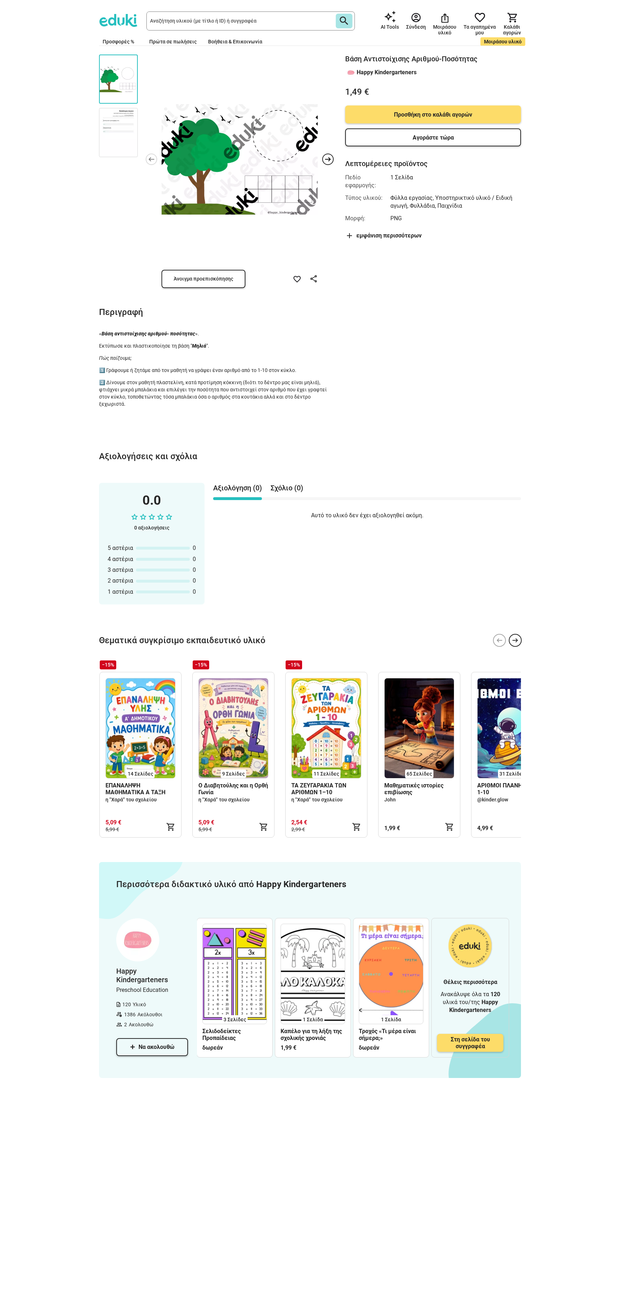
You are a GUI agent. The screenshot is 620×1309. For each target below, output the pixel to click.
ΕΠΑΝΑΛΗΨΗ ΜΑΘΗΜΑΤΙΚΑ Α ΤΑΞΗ (135, 789)
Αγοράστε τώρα (433, 137)
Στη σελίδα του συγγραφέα (470, 1043)
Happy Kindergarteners (387, 72)
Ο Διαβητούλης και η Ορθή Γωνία (233, 789)
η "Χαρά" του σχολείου (131, 799)
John (390, 799)
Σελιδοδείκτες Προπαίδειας (221, 1034)
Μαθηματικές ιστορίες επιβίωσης (413, 789)
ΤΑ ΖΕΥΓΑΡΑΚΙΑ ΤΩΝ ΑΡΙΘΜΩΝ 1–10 (318, 789)
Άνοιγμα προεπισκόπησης (203, 279)
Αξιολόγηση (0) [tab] (237, 488)
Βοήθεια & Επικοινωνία (235, 41)
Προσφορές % (118, 41)
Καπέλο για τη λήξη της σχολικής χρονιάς (311, 1034)
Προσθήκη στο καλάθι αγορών (433, 114)
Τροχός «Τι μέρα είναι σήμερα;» (387, 1034)
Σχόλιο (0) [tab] (287, 488)
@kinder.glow (492, 799)
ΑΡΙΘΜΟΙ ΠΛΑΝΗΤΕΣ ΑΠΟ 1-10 (511, 789)
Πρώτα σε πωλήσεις (173, 41)
